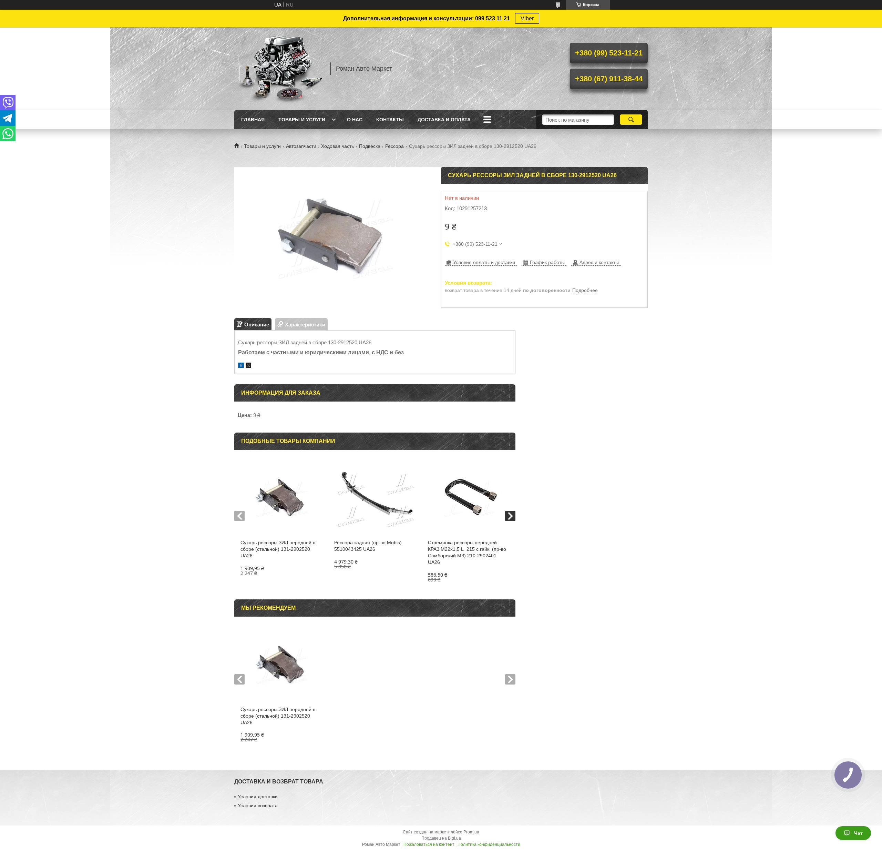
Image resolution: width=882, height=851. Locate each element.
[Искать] (631, 119)
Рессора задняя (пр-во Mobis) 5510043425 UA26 (368, 546)
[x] (248, 366)
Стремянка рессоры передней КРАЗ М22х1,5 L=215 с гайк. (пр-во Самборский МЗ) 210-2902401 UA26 (467, 552)
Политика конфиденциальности (489, 844)
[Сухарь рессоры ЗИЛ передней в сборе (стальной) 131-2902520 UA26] (281, 498)
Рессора (394, 146)
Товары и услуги (301, 119)
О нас (354, 119)
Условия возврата (258, 805)
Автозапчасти (301, 146)
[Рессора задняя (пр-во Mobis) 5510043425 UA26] (375, 498)
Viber (527, 18)
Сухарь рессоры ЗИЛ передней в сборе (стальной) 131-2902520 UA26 (277, 549)
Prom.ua (471, 832)
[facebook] (241, 366)
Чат (858, 833)
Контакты (390, 119)
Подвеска (369, 146)
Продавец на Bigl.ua (441, 838)
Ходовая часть (337, 146)
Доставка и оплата (444, 119)
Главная (253, 119)
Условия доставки (258, 796)
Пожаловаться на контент (428, 844)
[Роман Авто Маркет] (279, 68)
